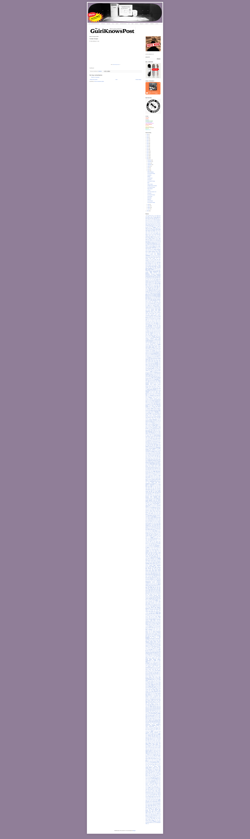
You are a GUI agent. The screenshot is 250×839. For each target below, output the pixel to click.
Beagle (157, 277)
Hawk (157, 467)
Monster (159, 595)
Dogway (147, 384)
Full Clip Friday (153, 436)
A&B (132, 23)
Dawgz (159, 370)
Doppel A (155, 386)
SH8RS (159, 713)
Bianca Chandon (158, 282)
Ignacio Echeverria (149, 479)
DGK (152, 377)
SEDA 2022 (151, 709)
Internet (151, 483)
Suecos (147, 746)
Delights (149, 375)
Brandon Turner (150, 294)
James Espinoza (148, 490)
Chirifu (146, 325)
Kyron (159, 534)
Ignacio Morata (155, 479)
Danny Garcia (153, 361)
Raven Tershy (148, 671)
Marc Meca (154, 568)
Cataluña (154, 315)
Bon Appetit (147, 290)
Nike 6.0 (154, 613)
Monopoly (155, 595)
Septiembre (147, 711)
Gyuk (159, 462)
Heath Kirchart (151, 468)
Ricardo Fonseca (151, 676)
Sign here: (149, 199)
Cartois (159, 313)
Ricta (158, 678)
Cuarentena (147, 350)
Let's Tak (147, 544)
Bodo (159, 289)
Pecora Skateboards (153, 639)
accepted (159, 225)
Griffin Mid (147, 457)
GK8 (148, 447)
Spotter (157, 735)
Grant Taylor (158, 452)
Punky (157, 664)
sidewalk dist (156, 716)
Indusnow (156, 481)
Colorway (154, 337)
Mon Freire (147, 594)
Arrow (146, 262)
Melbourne (155, 580)
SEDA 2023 (155, 709)
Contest (155, 339)
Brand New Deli (154, 293)
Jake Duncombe (157, 488)
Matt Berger (147, 578)
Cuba (150, 350)
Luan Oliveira (155, 554)
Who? (148, 182)
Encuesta (147, 399)
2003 (158, 216)
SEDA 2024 (158, 709)
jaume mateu (150, 494)
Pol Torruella (148, 654)
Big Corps (157, 283)
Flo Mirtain (152, 424)
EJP (150, 394)
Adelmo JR (150, 227)
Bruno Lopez (152, 304)
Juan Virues (158, 517)
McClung (159, 579)
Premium (153, 658)
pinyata (153, 648)
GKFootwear (154, 447)
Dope (153, 386)
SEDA (117, 23)
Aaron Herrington (158, 223)
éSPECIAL (158, 408)
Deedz (154, 374)
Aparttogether (148, 259)
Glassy (157, 448)
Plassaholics (153, 650)
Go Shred (157, 449)
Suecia (159, 745)
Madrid (159, 558)
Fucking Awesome (157, 435)
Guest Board (156, 459)
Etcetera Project (148, 410)
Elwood (147, 397)
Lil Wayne (147, 547)
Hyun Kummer (156, 477)
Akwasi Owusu (154, 235)
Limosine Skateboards (156, 547)
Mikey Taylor (156, 588)
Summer (155, 747)
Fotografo (149, 428)
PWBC (146, 665)
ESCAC (156, 407)
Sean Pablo (156, 704)
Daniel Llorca (150, 359)
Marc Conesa (157, 567)
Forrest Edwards (155, 426)
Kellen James (151, 525)
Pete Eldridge (150, 644)
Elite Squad (152, 396)
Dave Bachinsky (155, 363)
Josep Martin (149, 515)
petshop (149, 645)
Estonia (152, 409)
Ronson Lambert (155, 688)
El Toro (149, 395)
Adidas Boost (148, 228)
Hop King (158, 473)
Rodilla (159, 682)
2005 (146, 217)
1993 (158, 215)
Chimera (152, 324)
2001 (156, 216)
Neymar (148, 609)
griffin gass (158, 456)
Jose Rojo (153, 514)
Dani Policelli (153, 357)
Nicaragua (151, 609)
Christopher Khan (148, 328)
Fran (159, 428)
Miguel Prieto (156, 585)
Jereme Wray (150, 501)
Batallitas (147, 276)
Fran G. (147, 429)
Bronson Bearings (148, 302)
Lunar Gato (150, 556)
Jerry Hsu (158, 502)
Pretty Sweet (149, 659)
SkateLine (147, 725)
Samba (147, 699)
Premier (150, 658)
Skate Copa (147, 721)
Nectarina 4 (148, 606)
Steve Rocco (156, 741)
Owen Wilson (153, 628)
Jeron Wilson (154, 502)
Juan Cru (149, 517)
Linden (147, 548)
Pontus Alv (150, 655)
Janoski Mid (148, 492)
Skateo (150, 725)
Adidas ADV (158, 227)
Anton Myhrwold (158, 256)
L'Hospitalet (150, 535)
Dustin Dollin (158, 388)
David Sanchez (155, 369)
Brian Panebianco (157, 299)
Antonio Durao (148, 257)
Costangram (147, 344)
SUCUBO (156, 745)
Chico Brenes (156, 323)
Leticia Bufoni (155, 544)
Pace (149, 630)
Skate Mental (156, 721)
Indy (146, 482)
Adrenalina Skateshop (155, 229)
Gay (146, 440)
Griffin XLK (151, 457)
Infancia (149, 482)
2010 (148, 158)
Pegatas (147, 641)
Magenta (147, 559)
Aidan (152, 234)
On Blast (151, 624)
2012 (148, 155)
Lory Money (151, 552)
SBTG (159, 702)
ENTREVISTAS (123, 23)
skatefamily (153, 724)
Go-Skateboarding (149, 122)
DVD (146, 389)
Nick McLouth (151, 610)
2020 (148, 143)
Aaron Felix (153, 223)
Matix (159, 577)
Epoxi (146, 404)
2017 (148, 148)
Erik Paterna (158, 406)
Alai (153, 236)
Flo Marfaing (149, 424)
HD (148, 468)
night (149, 613)
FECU (156, 414)
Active (155, 226)
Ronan (159, 686)
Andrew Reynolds (151, 251)
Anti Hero (158, 255)
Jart (155, 492)
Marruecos (147, 575)
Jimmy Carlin (148, 505)
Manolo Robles (152, 563)
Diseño (159, 380)
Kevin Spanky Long (149, 528)
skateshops (147, 727)
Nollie (156, 616)
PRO (155, 660)
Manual (157, 563)
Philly (159, 645)
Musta (149, 600)
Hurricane (152, 477)
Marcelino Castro (148, 569)
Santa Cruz (148, 701)
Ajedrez (150, 235)
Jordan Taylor (151, 512)
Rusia (155, 692)
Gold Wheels (148, 451)
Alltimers (148, 244)
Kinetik (157, 528)
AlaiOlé (152, 237)
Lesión (159, 543)
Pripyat (152, 660)
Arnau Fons (149, 261)
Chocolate (150, 325)
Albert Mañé (155, 237)
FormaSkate (150, 426)
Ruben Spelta (156, 690)
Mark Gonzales (148, 574)
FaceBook (147, 413)
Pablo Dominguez (149, 629)
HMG (154, 471)
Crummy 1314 (158, 348)
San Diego (158, 699)
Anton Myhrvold (153, 256)
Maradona (147, 566)
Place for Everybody (155, 649)
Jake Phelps (153, 489)
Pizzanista (147, 649)
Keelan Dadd (148, 524)
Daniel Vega (153, 360)
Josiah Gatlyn (148, 516)
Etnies (152, 410)
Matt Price (154, 578)
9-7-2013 (148, 222)
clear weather (148, 333)
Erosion (147, 407)
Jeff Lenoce (158, 499)
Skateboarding (148, 724)
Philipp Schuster (155, 645)
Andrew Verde (158, 251)
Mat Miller (157, 577)
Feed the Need (156, 416)
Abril (153, 225)
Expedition (157, 412)
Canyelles (152, 310)
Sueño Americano (155, 746)
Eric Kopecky (152, 404)
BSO (146, 305)
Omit (149, 624)
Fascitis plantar (154, 413)
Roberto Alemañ (150, 682)
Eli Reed (155, 395)
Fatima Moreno (149, 414)
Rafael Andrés (157, 668)
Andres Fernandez (157, 249)
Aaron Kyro (153, 224)
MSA (158, 598)
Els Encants (158, 396)
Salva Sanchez (154, 698)
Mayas (154, 579)
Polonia (147, 655)
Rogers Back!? (150, 188)
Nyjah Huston (152, 619)
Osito (154, 627)
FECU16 (147, 415)
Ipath (146, 484)
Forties (149, 427)
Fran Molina (151, 429)
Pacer (151, 630)
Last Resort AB (151, 540)
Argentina (147, 260)
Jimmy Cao (158, 504)
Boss (149, 291)
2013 (148, 154)
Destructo (159, 376)
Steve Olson (152, 741)
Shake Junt (147, 714)
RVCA (159, 692)
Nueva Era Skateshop (152, 618)
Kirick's (136, 23)
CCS (158, 315)
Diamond (158, 377)
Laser (146, 540)
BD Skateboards (148, 277)
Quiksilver (149, 666)
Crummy (154, 348)
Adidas (154, 227)
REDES (152, 23)
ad (156, 226)
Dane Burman (152, 356)
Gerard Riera (158, 440)
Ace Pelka (147, 226)
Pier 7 (159, 646)
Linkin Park (153, 548)
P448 (159, 628)
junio (149, 169)
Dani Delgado (156, 356)
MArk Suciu (153, 574)
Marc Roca (158, 568)
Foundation (153, 428)
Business (154, 305)
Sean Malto (152, 704)
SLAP (152, 728)
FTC (150, 435)
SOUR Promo (156, 733)
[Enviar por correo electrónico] (104, 71)
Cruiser (151, 348)
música (147, 600)
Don (151, 385)
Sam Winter (158, 698)
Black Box (156, 286)
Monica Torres (155, 594)
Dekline (147, 375)
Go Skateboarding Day (153, 450)
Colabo (155, 335)
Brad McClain (154, 292)
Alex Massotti (158, 240)
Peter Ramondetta (155, 644)
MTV (146, 599)
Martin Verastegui (148, 576)
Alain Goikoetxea (157, 236)
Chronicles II (158, 328)
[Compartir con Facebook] (108, 71)
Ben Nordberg (156, 279)
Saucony (154, 702)
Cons (159, 338)
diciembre (149, 160)
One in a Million (156, 624)
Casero (156, 314)
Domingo (159, 384)
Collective (153, 336)
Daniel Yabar (158, 360)
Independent (152, 481)
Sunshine (159, 747)
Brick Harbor (158, 300)
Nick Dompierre (156, 609)
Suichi (159, 746)
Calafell (155, 306)
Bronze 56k (158, 302)
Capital (156, 310)
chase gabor (152, 318)
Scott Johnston (151, 703)
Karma (152, 523)
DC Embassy (155, 371)
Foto (158, 427)
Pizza (159, 648)
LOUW (159, 553)
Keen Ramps (152, 524)
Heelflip (155, 468)
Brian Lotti (152, 299)
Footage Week (155, 425)
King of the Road (151, 529)
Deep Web (156, 374)
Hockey (147, 472)
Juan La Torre (153, 517)
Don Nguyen (154, 385)
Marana (150, 566)
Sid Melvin (152, 716)
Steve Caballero (152, 740)
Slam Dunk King (148, 728)
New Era (153, 608)
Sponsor (149, 735)
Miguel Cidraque (151, 585)
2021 (158, 218)
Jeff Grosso (154, 499)
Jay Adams (147, 499)
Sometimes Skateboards (154, 732)
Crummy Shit (151, 349)
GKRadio (103, 23)
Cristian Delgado (148, 346)
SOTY (147, 733)
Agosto (147, 234)
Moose (154, 596)
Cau (156, 315)
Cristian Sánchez (154, 346)
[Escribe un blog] (105, 71)
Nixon (159, 614)
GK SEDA (156, 445)
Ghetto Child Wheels (153, 442)
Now (159, 617)
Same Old (149, 699)
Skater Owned (157, 726)
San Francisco (148, 700)
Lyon (149, 557)
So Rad (155, 731)
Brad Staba (158, 292)
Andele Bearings (148, 248)
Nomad (159, 616)
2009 (148, 210)
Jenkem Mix (155, 500)
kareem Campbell (148, 523)
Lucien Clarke (156, 555)
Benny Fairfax (154, 281)
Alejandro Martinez (152, 238)
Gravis (150, 453)
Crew (154, 345)
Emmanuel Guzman (153, 398)
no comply (147, 615)
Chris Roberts (158, 327)
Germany (159, 441)
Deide (159, 374)
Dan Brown (154, 355)
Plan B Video (149, 650)
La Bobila (155, 535)
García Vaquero (148, 439)
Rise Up (156, 679)
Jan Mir (150, 491)
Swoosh (149, 752)
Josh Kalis (154, 515)
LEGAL (156, 23)
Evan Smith (158, 410)
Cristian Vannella (151, 347)
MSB (159, 598)
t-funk (159, 752)
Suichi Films (152, 747)
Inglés (156, 482)
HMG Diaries (158, 471)
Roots (149, 689)
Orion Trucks (154, 626)
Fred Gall (154, 431)
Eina (146, 394)
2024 (148, 137)
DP (129, 23)
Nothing (148, 176)
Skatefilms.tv (158, 724)
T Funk (157, 752)
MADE (146, 558)
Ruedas (150, 691)
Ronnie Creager (153, 687)
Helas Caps (158, 468)
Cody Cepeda (150, 334)
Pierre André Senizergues (156, 647)
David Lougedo (151, 368)
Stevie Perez (158, 742)
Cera (154, 316)
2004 (159, 216)
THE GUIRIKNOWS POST (93, 23)
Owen (150, 628)
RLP (158, 679)
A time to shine (149, 223)
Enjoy (146, 400)
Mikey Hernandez (150, 588)
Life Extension (156, 546)
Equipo (148, 404)
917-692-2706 (152, 222)
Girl (154, 443)
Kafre (157, 522)
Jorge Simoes (156, 513)
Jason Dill (158, 492)
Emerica (150, 397)
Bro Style (158, 301)
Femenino (147, 418)
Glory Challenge (152, 449)
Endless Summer (151, 399)
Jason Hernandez (148, 493)
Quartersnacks (150, 665)
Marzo (147, 577)
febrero (149, 207)
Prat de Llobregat (151, 657)
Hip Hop (147, 471)
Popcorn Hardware (157, 655)
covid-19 (155, 344)
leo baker (149, 543)
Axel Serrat (152, 267)
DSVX (151, 388)
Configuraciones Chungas (152, 185)
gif (157, 442)
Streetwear (149, 745)
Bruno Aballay (148, 304)
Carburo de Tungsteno (157, 311)
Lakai (151, 537)
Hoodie (154, 473)
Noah (149, 616)
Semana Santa (158, 710)
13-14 (152, 215)
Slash (159, 728)
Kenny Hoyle (151, 526)
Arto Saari (158, 262)
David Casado (151, 366)
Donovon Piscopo (148, 386)
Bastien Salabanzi (157, 275)
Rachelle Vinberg (155, 667)
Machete (154, 557)
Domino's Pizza (148, 385)
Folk (151, 425)
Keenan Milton (156, 524)
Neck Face (152, 605)
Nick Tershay (156, 610)
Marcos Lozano (157, 570)
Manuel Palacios (155, 564)
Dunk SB (154, 388)
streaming (150, 744)
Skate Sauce (149, 722)
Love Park (148, 554)
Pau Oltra (147, 636)
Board (157, 288)
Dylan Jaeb (158, 389)
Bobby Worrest (155, 289)
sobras (158, 731)
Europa (155, 410)
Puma (152, 664)
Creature (147, 345)
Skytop (159, 727)
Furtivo (149, 437)
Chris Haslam (154, 326)
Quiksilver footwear (155, 666)
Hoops (156, 473)
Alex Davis (154, 239)
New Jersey (157, 608)
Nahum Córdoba (155, 601)
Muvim (152, 600)
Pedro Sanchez (153, 640)
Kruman (150, 533)
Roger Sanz (151, 686)
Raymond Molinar (153, 671)
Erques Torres (150, 407)
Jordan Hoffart (155, 511)
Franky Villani (153, 430)
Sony (159, 732)
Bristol (153, 301)
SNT (152, 731)
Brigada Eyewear (148, 301)
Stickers (153, 743)
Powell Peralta (158, 656)
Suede (149, 746)
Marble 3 (159, 566)
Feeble (153, 416)
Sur (152, 751)
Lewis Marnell (156, 545)
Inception (148, 481)
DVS (148, 389)
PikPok (147, 648)
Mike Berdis (158, 586)
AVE (159, 266)
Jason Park (157, 493)
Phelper (152, 645)
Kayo (159, 523)
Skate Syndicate (157, 722)
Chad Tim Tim (150, 317)
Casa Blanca (148, 314)
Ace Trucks (151, 226)
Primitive (154, 659)
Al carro (151, 236)
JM (157, 505)
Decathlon (151, 374)
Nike (151, 613)
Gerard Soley (148, 441)
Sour (153, 733)
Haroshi (147, 467)
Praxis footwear (157, 657)
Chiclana (151, 323)
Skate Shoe (153, 722)
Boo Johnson (154, 290)
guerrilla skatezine (150, 459)
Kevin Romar (154, 527)
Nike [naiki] (149, 197)
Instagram (148, 483)
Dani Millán (149, 357)
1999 (148, 216)
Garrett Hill (154, 439)
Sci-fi (146, 703)
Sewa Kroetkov (153, 713)
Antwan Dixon (158, 257)
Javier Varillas (156, 498)
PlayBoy (157, 650)
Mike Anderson (150, 586)
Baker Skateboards (154, 271)
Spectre (147, 734)
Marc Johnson (148, 568)
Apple (155, 259)
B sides (155, 268)
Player (159, 650)
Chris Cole (149, 326)
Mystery (156, 600)
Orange (156, 625)
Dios (159, 379)
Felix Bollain (158, 417)
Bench (159, 280)
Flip (146, 424)
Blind (158, 287)
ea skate (152, 390)
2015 (148, 151)
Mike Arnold (155, 586)
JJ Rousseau (154, 505)
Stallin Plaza (154, 736)
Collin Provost (158, 336)
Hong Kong (150, 473)
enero (149, 208)
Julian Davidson (150, 518)
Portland (147, 656)
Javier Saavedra (153, 496)
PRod (147, 661)
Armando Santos (155, 260)
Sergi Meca (156, 711)
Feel (159, 416)
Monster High (148, 596)
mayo (149, 170)
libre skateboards (151, 546)
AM (153, 245)
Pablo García (155, 629)
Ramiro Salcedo (148, 669)
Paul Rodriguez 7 (152, 638)
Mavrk (158, 578)
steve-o (159, 741)
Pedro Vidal (158, 640)
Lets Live (158, 544)
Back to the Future (157, 269)
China (157, 324)
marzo (149, 205)
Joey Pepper (158, 507)
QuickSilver (156, 665)
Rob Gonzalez (151, 680)
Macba (152, 557)
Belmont (155, 278)
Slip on (147, 729)
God (158, 450)
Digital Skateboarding (151, 379)
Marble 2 (156, 566)
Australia (149, 266)
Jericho (151, 502)
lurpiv (157, 556)
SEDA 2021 (147, 709)
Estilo (149, 409)
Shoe (159, 715)
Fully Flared (158, 436)
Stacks (151, 736)
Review (147, 676)
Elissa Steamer (148, 396)
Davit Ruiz (156, 370)
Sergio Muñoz (155, 712)
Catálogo (151, 315)
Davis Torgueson (151, 370)
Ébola (158, 390)
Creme (149, 345)
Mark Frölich (158, 573)
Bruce (157, 303)
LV (148, 557)
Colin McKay (149, 336)
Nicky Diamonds (156, 611)
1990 (156, 215)
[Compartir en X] (107, 71)
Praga (146, 657)
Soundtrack (150, 733)
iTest (113, 23)
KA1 (149, 522)
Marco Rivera (154, 569)
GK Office (151, 445)
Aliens (156, 243)
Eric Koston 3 (152, 405)
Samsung (155, 699)
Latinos (156, 540)
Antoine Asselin (148, 256)
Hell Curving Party (148, 469)
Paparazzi (158, 631)
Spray (159, 735)
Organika (150, 626)
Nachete (150, 601)
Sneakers (147, 731)
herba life (147, 470)
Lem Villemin (156, 542)
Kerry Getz (157, 526)
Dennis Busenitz (148, 376)
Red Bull (156, 672)
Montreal (151, 596)
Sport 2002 (153, 735)
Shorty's (149, 716)
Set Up (150, 713)
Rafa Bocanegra (152, 668)
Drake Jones (158, 387)
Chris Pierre (151, 327)
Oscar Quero (158, 626)
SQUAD (108, 23)
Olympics (156, 623)
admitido (154, 228)
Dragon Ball (151, 387)
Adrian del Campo (151, 230)
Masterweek (154, 577)
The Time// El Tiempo (151, 173)
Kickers (154, 528)
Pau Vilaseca (152, 636)
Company (147, 338)
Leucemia (147, 545)
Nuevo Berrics (158, 618)
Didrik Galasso (154, 378)
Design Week (155, 376)
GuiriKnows (150, 460)
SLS (151, 729)
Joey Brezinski (153, 507)
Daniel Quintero (148, 360)
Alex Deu (151, 240)
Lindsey (149, 548)
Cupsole (153, 350)
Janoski (159, 491)
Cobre (157, 333)
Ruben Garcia (150, 690)
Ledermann (147, 541)
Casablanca (152, 314)
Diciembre (147, 378)
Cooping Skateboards (150, 340)
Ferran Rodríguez (153, 419)
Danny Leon (158, 361)
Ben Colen (158, 278)
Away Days (147, 267)
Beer (153, 278)
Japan (151, 492)
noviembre (150, 161)
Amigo (157, 246)
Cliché (151, 333)
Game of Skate (155, 438)
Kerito (154, 526)
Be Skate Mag (153, 277)
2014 (148, 152)
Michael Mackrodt (150, 584)
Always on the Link (149, 245)
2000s (154, 216)
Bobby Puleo (151, 289)
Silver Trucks (152, 718)
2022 (148, 140)
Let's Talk (150, 544)
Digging (147, 379)
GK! (153, 446)
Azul (153, 268)
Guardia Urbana (155, 458)
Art (148, 262)
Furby (146, 437)
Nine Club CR (148, 614)
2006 (148, 217)
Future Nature (155, 437)
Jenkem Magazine (149, 500)
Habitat (150, 463)
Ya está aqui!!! (149, 178)
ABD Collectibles (157, 224)
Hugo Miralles (148, 477)
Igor (148, 480)
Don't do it (158, 385)
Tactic (149, 753)
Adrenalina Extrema (148, 229)
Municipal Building (155, 599)
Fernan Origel (154, 418)
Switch (147, 752)
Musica (159, 599)
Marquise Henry (157, 574)
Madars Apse (158, 557)
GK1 (154, 446)
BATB (149, 276)
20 (149, 216)
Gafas (149, 438)
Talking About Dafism (153, 753)
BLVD (153, 288)
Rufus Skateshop (154, 691)
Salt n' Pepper (149, 698)
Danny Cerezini (148, 361)
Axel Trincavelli (157, 267)
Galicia (151, 438)
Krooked (147, 533)
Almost (154, 244)
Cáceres (152, 306)
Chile (159, 323)
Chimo (155, 324)
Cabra (150, 306)
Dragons (154, 387)
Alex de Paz (158, 239)
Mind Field (150, 590)
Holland (155, 472)
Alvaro (159, 244)
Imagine (158, 480)
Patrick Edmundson (157, 635)
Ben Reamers (151, 280)
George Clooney (153, 440)
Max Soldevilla (150, 579)
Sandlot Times (153, 700)
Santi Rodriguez (157, 701)
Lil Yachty (151, 547)
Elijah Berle (158, 395)
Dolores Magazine (153, 384)
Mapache (150, 565)
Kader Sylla (154, 522)
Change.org (158, 317)
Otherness (157, 627)
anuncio (154, 258)
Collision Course (148, 337)
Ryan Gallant (158, 693)
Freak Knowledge (149, 431)
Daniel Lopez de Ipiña (156, 359)
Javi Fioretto (157, 494)
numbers (147, 619)
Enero (155, 399)
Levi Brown (150, 545)
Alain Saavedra (148, 237)
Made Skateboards (151, 558)
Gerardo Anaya (155, 441)
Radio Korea (147, 668)
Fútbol (152, 437)
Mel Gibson (151, 580)
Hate (155, 467)
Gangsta (159, 438)
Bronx (152, 302)
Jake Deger (152, 488)
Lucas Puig (151, 555)
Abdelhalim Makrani (149, 225)
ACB (154, 225)
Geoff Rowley (149, 440)
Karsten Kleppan (156, 523)
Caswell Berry (148, 315)
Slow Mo (149, 729)
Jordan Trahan (156, 512)
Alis (158, 243)
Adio (151, 228)
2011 (148, 157)
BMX (155, 288)
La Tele (156, 536)
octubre (149, 163)
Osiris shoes (151, 627)
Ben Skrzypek (156, 280)
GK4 (159, 446)
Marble (153, 566)
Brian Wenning (153, 300)
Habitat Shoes (155, 463)
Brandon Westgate (157, 294)
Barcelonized (148, 275)
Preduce (147, 658)
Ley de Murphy (150, 200)
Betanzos (150, 282)
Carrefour (156, 313)
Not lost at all (151, 617)
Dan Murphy (158, 355)
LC (158, 540)
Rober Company (151, 681)
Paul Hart (156, 636)
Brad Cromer (150, 292)
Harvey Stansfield (151, 467)
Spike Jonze (156, 734)
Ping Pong (150, 648)
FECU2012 (154, 415)
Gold (159, 450)
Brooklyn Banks (153, 303)
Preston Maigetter (157, 658)
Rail (159, 668)
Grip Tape (158, 457)
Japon (153, 492)
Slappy (154, 728)
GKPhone (147, 448)
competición (152, 338)
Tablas (147, 753)
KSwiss (155, 533)
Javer (153, 494)
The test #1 (149, 193)
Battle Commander (156, 276)
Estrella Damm (155, 409)
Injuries (159, 482)
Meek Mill (147, 580)
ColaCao (157, 335)
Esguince (148, 408)
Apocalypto (152, 259)
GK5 (146, 447)
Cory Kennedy (152, 343)
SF (157, 713)
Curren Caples (158, 350)
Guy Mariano (152, 462)
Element (152, 395)
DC (151, 371)
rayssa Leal (158, 671)
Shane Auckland (152, 714)
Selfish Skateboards (152, 710)
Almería (151, 244)
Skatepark (154, 725)
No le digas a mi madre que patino (154, 615)
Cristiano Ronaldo (157, 347)
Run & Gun (152, 692)
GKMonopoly (158, 447)
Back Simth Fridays (150, 269)
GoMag (153, 451)
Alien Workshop (152, 243)
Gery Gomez (148, 442)
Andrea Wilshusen (150, 249)
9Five (156, 222)
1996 (159, 215)
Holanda (149, 472)
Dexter (150, 377)
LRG (151, 554)
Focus (149, 425)
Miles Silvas (151, 589)
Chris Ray (154, 327)
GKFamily (150, 447)
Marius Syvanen (148, 573)
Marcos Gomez (151, 570)
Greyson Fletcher (151, 456)
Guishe (159, 460)
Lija (159, 546)
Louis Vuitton (155, 553)
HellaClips (153, 469)
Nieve (148, 613)
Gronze (151, 458)
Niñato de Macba (156, 614)
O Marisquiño (158, 619)
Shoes (147, 716)
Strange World (157, 743)
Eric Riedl (157, 405)
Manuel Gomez (150, 564)
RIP (148, 679)
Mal (152, 559)
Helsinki (159, 469)
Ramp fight (154, 669)
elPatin (155, 396)
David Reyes (150, 369)
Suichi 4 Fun (148, 747)
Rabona (151, 667)
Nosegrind (147, 617)
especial (155, 408)
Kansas (159, 522)
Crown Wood (148, 348)
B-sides (158, 268)
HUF (159, 475)
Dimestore (147, 119)
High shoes (157, 470)
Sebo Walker (150, 705)
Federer (150, 416)
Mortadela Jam (148, 597)
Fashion (158, 413)
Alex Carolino (150, 239)
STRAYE (147, 744)
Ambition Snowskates (149, 246)
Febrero (153, 414)
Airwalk (157, 234)
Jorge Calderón (150, 513)
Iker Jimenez (152, 480)
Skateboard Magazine (156, 723)
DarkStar (156, 362)
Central (150, 316)
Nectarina (155, 605)
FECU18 (150, 415)
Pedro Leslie (148, 640)
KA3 (150, 522)
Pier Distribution (148, 647)
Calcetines (158, 306)
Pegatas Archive (153, 641)
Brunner (159, 303)
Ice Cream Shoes (157, 478)
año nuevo (158, 258)
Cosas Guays (149, 196)
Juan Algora (154, 516)
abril (148, 204)
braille (146, 293)
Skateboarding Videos (116, 64)
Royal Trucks (155, 689)
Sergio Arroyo (150, 712)
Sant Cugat (158, 700)
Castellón (159, 314)
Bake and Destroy (153, 270)
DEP (152, 376)
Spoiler (147, 735)
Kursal (158, 533)
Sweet (154, 751)
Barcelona (148, 274)
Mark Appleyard (153, 573)
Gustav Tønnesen (154, 461)
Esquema (147, 409)
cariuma (147, 312)
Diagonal (155, 377)
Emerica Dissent (155, 397)
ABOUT (147, 23)
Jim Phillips (154, 504)
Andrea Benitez (154, 248)
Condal (156, 338)
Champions (155, 317)
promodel (147, 662)
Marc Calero (152, 567)
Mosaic (151, 597)
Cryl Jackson (156, 349)
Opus (153, 625)
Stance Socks (158, 736)
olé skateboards (150, 623)
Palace (147, 631)
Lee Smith (153, 541)
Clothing (154, 333)
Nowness (147, 618)
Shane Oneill (151, 715)
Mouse (156, 598)
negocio (157, 606)
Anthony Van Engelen (154, 255)
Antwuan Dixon (148, 258)
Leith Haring (152, 542)
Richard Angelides (149, 677)
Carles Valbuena (151, 312)
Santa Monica (152, 701)
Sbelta (157, 702)
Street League (155, 744)
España (152, 408)
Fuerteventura (148, 436)
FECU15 (159, 414)
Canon (149, 310)
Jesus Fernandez (156, 503)
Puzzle (159, 664)
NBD (147, 605)
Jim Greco (150, 504)
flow (157, 424)
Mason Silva (150, 577)
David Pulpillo (156, 368)
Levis (153, 545)
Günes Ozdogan (148, 461)
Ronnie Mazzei (158, 687)
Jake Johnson (148, 489)
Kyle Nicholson (155, 534)
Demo (155, 375)
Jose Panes (150, 514)
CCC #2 (148, 190)
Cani (146, 310)
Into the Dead (158, 483)
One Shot (148, 625)
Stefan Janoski (150, 739)
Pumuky (154, 664)
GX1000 (156, 462)
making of (150, 559)
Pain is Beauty (157, 630)
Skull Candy (156, 727)
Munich (150, 599)
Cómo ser (158, 337)
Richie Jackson (155, 677)
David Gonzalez (155, 367)
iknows (155, 480)
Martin (159, 575)
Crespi (152, 345)
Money (151, 594)
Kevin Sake (158, 527)
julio (148, 167)
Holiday (152, 472)
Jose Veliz (156, 514)
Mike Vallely (156, 587)
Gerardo (151, 441)
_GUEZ (147, 215)
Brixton (155, 301)
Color (151, 337)
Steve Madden (158, 740)
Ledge (150, 541)
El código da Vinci (154, 394)
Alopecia (157, 244)
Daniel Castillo (150, 358)
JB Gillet (150, 499)
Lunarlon (154, 556)
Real (151, 672)
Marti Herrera (156, 575)
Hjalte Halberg (151, 471)
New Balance (151, 607)
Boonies (157, 290)
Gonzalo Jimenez (157, 451)
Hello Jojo (156, 469)
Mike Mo (152, 587)
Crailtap (158, 344)
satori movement (150, 702)
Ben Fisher (147, 279)
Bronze (155, 302)
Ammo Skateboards (152, 247)
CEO (152, 316)
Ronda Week (148, 687)
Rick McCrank (151, 678)
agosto (149, 166)
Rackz (159, 667)
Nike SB (158, 613)
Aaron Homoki (148, 224)
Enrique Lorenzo (155, 400)
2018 (148, 146)
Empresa (159, 398)
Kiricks (156, 530)
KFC (152, 528)
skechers (150, 727)
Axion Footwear (149, 268)
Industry (159, 481)
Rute (157, 692)
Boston (152, 291)
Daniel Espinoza (155, 358)
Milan (159, 588)
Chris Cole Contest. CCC (151, 191)
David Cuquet (150, 367)
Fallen (150, 413)
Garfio (151, 439)
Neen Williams (153, 606)
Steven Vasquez (148, 742)
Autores (157, 266)
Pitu (157, 648)
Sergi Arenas (152, 711)
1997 (146, 216)
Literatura (157, 548)
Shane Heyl (147, 715)
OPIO (151, 625)
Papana (154, 631)
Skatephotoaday (151, 726)
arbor (159, 259)
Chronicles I (154, 328)
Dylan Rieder (148, 390)
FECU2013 (158, 415)
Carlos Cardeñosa (157, 312)
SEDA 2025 (147, 710)
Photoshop (150, 646)
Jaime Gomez (148, 488)
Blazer (155, 287)
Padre (154, 630)
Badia (149, 270)
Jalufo (156, 489)
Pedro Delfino (158, 639)
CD (159, 315)
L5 (152, 535)
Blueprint (149, 288)
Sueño (152, 746)
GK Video (150, 446)
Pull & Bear (149, 664)
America (154, 246)
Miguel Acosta (155, 584)
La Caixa (158, 535)
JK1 (156, 505)
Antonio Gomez (153, 257)
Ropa (152, 689)
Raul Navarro (157, 670)
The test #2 (149, 179)
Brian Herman (148, 299)
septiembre (150, 164)
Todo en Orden (150, 184)
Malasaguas (155, 559)
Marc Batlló (147, 567)
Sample (152, 699)
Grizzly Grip (148, 458)
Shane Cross (158, 714)
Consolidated (148, 339)
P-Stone (157, 628)
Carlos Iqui (147, 313)
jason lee (153, 493)
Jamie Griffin (156, 490)
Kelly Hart (156, 525)
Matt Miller (151, 578)
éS (154, 407)
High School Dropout (152, 470)
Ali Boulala (147, 243)
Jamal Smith (158, 489)
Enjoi (159, 399)
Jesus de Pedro (150, 503)
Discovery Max (154, 380)
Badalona (147, 270)
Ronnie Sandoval (148, 688)
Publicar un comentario (95, 77)
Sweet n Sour (158, 751)
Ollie (154, 623)
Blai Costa (150, 287)
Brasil (147, 295)
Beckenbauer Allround (149, 278)
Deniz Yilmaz (158, 375)
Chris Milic (147, 327)
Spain (159, 733)
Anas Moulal (158, 247)
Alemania (157, 238)
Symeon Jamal (153, 752)
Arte (149, 262)
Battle (151, 276)
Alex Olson (148, 241)
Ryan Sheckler (148, 694)
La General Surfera (151, 536)
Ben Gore (151, 279)
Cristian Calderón (157, 345)
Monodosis (151, 595)
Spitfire (159, 734)
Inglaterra (152, 482)
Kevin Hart (150, 527)
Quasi (153, 665)
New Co (150, 608)
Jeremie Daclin (155, 501)
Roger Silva (156, 686)
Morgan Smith (158, 596)
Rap (157, 669)
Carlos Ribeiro (152, 313)
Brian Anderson (148, 298)
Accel (156, 225)
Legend (157, 541)
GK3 (158, 446)
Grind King (155, 457)
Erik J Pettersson (152, 406)
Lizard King (154, 549)
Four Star (157, 428)
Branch (149, 293)
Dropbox (149, 388)
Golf (150, 451)
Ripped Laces (151, 679)
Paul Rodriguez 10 (154, 637)
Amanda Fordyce (157, 245)
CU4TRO (159, 349)
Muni (148, 599)
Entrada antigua (138, 79)
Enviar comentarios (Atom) (99, 81)
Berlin (158, 281)
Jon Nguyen (150, 511)
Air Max (155, 234)
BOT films (155, 291)
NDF (149, 605)
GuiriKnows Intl (155, 460)
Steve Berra (148, 740)
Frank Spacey (158, 429)
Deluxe (152, 375)
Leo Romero (152, 543)
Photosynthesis (154, 646)
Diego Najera (158, 378)
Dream (146, 388)
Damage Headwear (154, 354)
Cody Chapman (155, 334)
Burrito (151, 305)
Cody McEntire (150, 335)
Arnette (153, 261)
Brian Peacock (148, 300)
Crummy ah (147, 349)
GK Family (147, 445)
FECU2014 (147, 416)
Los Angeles (155, 552)
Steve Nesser (148, 741)
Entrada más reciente (93, 79)
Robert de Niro (156, 681)
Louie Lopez (150, 553)
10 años (149, 215)
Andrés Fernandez (148, 250)
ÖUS (148, 628)
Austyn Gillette (153, 266)
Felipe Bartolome (148, 417)
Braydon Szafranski (157, 295)
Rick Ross (155, 678)
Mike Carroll (148, 587)
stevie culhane (153, 742)
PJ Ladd (150, 649)
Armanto (159, 260)
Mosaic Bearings (155, 597)
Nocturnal (152, 616)
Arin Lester (150, 260)
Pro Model (158, 660)
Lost (157, 552)
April (157, 259)
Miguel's (141, 23)
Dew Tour (147, 377)
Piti (155, 648)
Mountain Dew (151, 598)
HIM (159, 470)
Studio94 (153, 745)
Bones (150, 290)
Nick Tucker (151, 611)
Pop (153, 655)
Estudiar (159, 409)
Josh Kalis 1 (158, 515)
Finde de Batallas (150, 172)
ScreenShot (147, 704)
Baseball (151, 275)
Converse (158, 339)
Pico (157, 646)
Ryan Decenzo (148, 693)
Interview (154, 483)
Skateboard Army (149, 723)
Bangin (151, 272)
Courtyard (151, 344)
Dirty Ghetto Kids (149, 380)
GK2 (156, 446)
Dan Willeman (148, 356)
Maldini (158, 559)
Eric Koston (156, 404)
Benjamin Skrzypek (149, 281)
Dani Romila (157, 357)
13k (154, 215)
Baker (157, 270)
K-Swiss (147, 522)
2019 (148, 145)
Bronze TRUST (148, 303)
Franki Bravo (148, 430)
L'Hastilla (147, 535)
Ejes (148, 394)
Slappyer (157, 728)
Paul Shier (147, 639)
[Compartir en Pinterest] (109, 71)
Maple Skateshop (156, 565)
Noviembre (156, 617)
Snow (149, 731)
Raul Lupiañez (152, 670)
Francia (154, 429)
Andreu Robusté (154, 250)
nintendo (151, 614)
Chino (159, 324)
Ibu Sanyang (151, 478)
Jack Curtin (150, 487)
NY (149, 619)
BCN (159, 276)
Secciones (154, 705)
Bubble (149, 305)
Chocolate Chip (155, 325)
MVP (154, 600)
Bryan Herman (156, 304)
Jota (150, 516)
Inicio (116, 79)
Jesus (146, 503)
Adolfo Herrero (158, 228)
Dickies (150, 378)
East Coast (155, 390)
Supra (147, 751)
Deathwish (147, 374)
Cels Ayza (147, 316)
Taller (157, 753)
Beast (159, 277)
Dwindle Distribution (153, 389)
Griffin (155, 456)
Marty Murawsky (155, 576)
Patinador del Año (151, 635)
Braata (147, 292)
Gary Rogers (158, 439)
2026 (148, 134)
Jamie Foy (152, 490)
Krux (152, 533)
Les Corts (156, 543)
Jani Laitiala (155, 491)
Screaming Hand (158, 703)
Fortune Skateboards (153, 427)
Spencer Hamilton (151, 734)
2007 (150, 217)
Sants (147, 702)
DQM (158, 386)
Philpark (147, 646)
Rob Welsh (156, 680)
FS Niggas (147, 435)
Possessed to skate (152, 656)
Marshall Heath (151, 575)
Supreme (150, 751)
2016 (148, 149)
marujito (159, 576)
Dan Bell (151, 355)
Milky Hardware (155, 589)
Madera (156, 558)
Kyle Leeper (151, 534)
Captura (151, 311)
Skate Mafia (151, 721)
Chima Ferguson (148, 324)
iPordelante (152, 484)
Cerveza (156, 316)
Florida (156, 424)
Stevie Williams (148, 743)
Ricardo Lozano (158, 676)
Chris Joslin (158, 326)
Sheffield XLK (156, 715)
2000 (151, 216)
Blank (153, 287)
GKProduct (150, 448)
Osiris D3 (147, 627)
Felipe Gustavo (153, 417)
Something (149, 175)
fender (150, 418)
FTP (152, 435)
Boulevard (158, 291)
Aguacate (149, 234)
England (157, 399)
